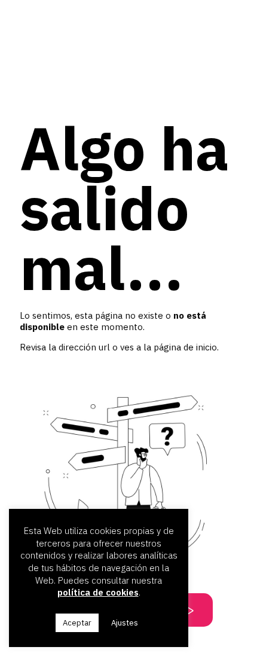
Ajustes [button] (124, 623)
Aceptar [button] (77, 623)
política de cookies (98, 592)
